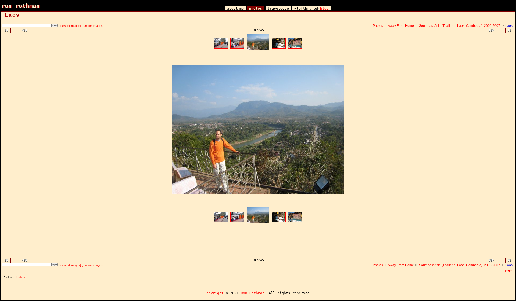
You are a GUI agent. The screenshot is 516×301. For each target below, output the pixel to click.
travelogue (278, 8)
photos (255, 8)
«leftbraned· (311, 8)
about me (235, 8)
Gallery (20, 277)
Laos (509, 26)
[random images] (92, 25)
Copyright (214, 293)
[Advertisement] (258, 59)
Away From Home (401, 26)
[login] (509, 270)
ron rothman (20, 5)
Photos (378, 26)
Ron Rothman (252, 293)
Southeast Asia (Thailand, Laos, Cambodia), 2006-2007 (459, 26)
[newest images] (70, 25)
